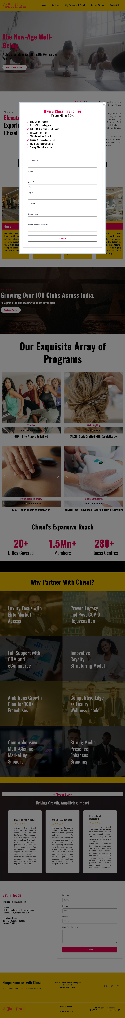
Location (32, 203)
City (30, 193)
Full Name (33, 161)
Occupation (33, 214)
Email (31, 182)
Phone (31, 171)
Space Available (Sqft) (38, 225)
